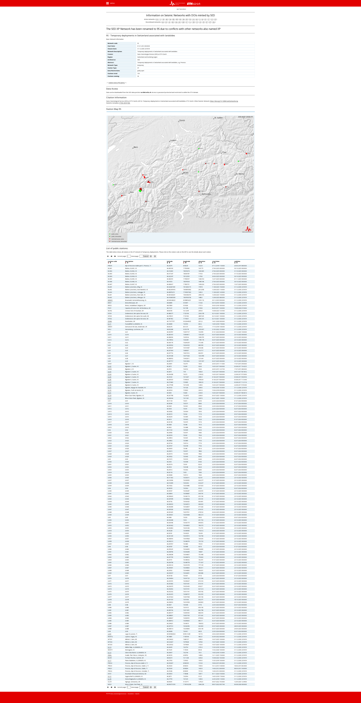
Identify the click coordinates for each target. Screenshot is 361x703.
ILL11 (109, 324)
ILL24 (109, 395)
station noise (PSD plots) (117, 83)
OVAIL (110, 655)
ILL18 (109, 679)
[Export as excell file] (151, 256)
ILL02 (109, 366)
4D (167, 19)
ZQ (214, 22)
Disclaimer (131, 693)
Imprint (137, 693)
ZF (207, 22)
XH (179, 22)
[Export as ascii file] (155, 256)
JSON (125, 103)
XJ (202, 19)
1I (160, 19)
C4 (193, 19)
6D (173, 22)
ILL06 (109, 379)
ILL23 (109, 398)
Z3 (200, 22)
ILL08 (109, 385)
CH (157, 19)
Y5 (197, 22)
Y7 (208, 19)
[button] (110, 3)
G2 (197, 19)
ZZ (215, 19)
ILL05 (109, 377)
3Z (166, 22)
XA (176, 22)
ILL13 (109, 652)
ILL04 (109, 374)
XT (187, 22)
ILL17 (109, 660)
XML (128, 103)
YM (193, 22)
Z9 (203, 22)
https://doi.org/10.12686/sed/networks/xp (224, 101)
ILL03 (109, 372)
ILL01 (109, 393)
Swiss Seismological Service (118, 693)
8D (173, 19)
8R (177, 19)
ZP (210, 22)
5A (170, 19)
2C (169, 22)
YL (190, 22)
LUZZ (109, 634)
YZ (212, 19)
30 (163, 19)
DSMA (110, 321)
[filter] (110, 263)
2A (163, 22)
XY (205, 19)
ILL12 (109, 676)
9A (183, 19)
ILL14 (109, 647)
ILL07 (109, 382)
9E (187, 19)
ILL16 (109, 390)
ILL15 (109, 387)
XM (183, 22)
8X (180, 19)
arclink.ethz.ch (146, 92)
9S (190, 19)
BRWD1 (110, 300)
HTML (121, 103)
